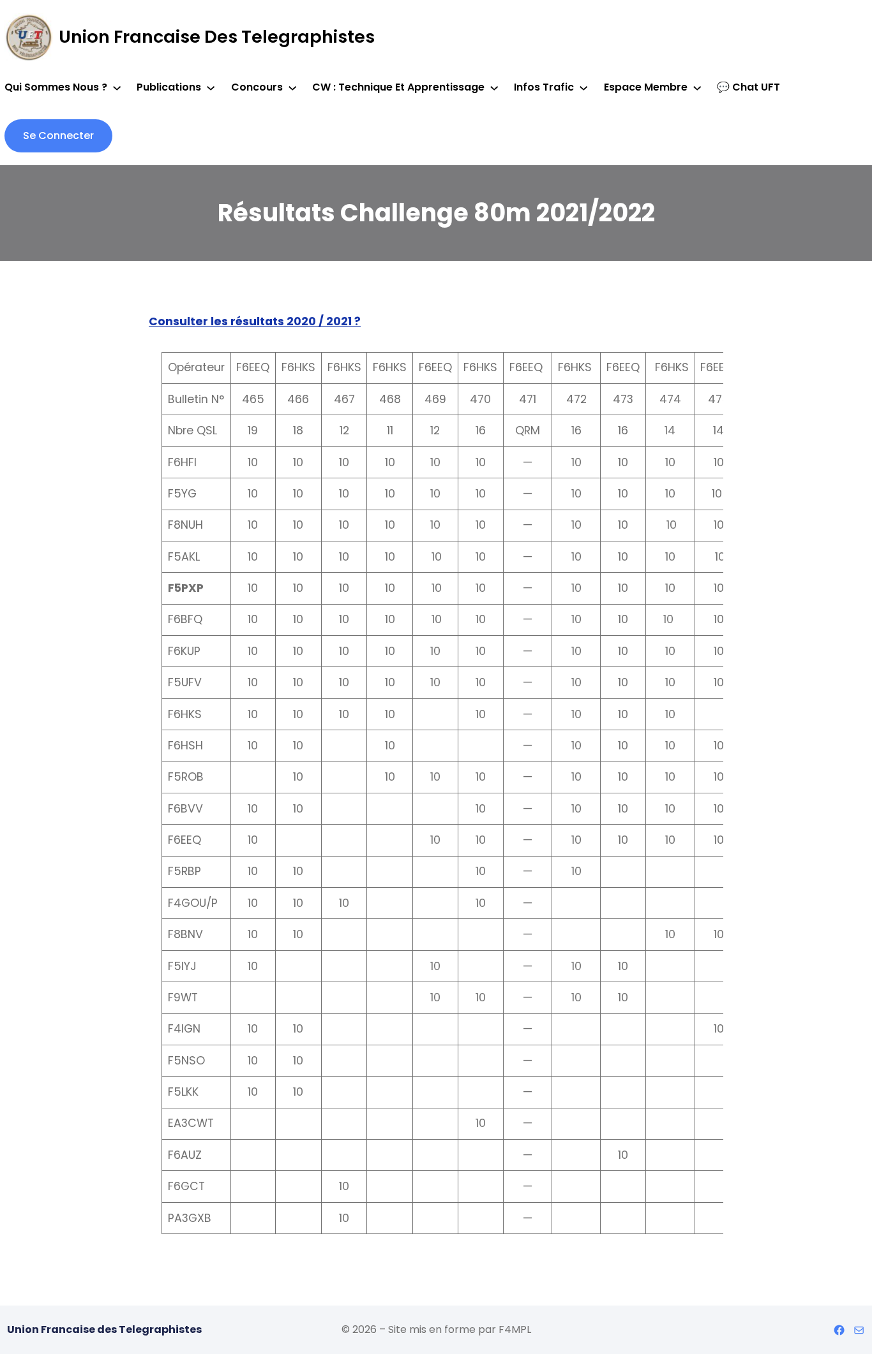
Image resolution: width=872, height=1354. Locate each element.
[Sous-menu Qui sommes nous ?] (116, 87)
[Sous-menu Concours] (292, 87)
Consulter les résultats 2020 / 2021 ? (255, 321)
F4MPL (515, 1329)
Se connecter (58, 135)
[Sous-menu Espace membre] (697, 87)
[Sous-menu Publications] (210, 87)
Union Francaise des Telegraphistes (217, 36)
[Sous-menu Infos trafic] (583, 87)
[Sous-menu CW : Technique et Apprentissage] (494, 87)
